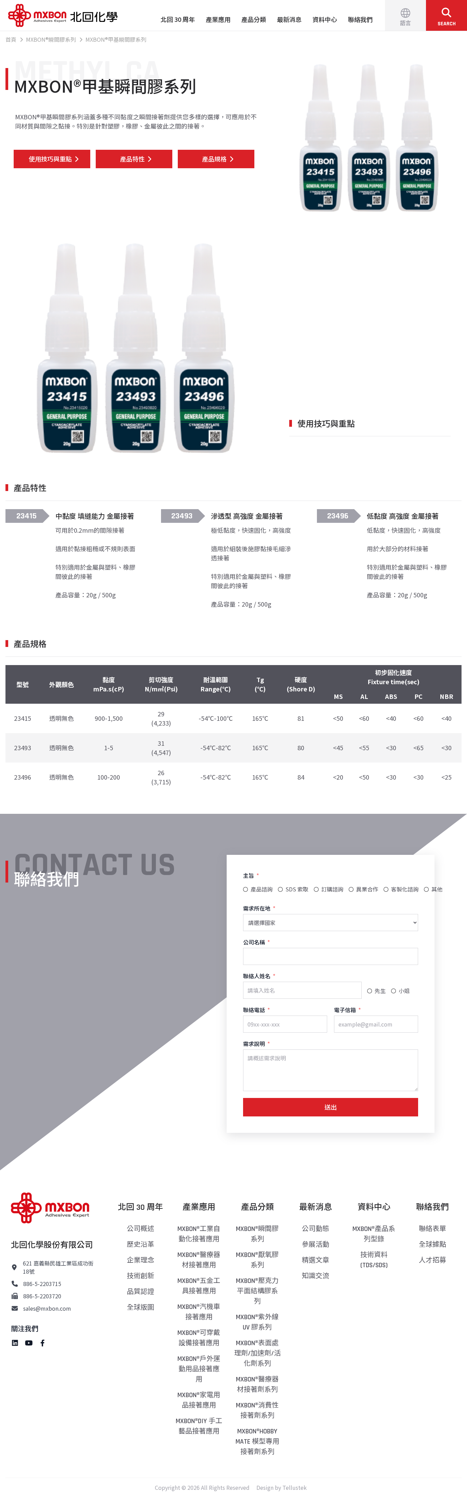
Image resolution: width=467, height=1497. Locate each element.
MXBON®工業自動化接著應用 (198, 1234)
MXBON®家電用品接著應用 (198, 1400)
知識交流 (315, 1276)
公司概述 (140, 1228)
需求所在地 (256, 908)
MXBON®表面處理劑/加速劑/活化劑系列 (257, 1353)
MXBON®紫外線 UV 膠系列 (257, 1322)
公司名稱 (254, 942)
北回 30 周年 (178, 19)
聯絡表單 (432, 1228)
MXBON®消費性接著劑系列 (257, 1410)
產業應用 (218, 19)
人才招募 (432, 1260)
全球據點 (432, 1244)
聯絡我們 (360, 19)
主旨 (248, 875)
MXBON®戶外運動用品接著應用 (198, 1369)
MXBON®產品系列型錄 (373, 1234)
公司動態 (315, 1228)
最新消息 (289, 19)
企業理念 (140, 1260)
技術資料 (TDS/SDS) (374, 1260)
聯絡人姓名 (256, 976)
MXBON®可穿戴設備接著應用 (198, 1338)
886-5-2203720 (42, 1296)
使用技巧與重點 (50, 158)
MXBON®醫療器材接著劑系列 (257, 1384)
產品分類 (253, 19)
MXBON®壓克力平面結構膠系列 (257, 1291)
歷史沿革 (140, 1244)
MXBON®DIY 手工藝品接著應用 (199, 1426)
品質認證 (140, 1291)
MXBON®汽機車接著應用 (198, 1312)
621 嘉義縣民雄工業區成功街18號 (58, 1267)
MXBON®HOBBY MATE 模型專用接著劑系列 (257, 1441)
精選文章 (315, 1260)
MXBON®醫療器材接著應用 (198, 1260)
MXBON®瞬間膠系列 (257, 1234)
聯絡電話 (254, 1010)
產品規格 (214, 158)
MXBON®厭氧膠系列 (257, 1260)
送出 (330, 1106)
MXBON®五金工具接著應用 (198, 1286)
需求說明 (254, 1043)
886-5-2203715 (42, 1284)
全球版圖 (140, 1307)
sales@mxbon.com (47, 1308)
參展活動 (315, 1244)
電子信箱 (345, 1010)
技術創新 (140, 1276)
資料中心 (324, 19)
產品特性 (132, 158)
